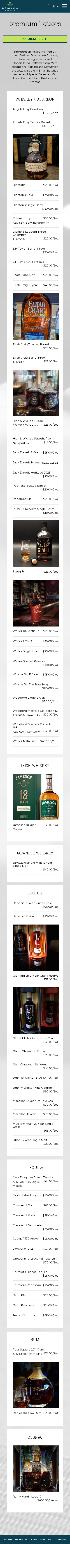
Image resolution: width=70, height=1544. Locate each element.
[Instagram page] (53, 6)
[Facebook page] (48, 6)
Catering (60, 1539)
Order (7, 1539)
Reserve (21, 1539)
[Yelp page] (58, 6)
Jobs (33, 1539)
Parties (45, 1539)
